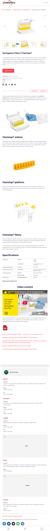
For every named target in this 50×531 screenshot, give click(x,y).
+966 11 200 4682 (7, 413)
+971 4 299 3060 (7, 471)
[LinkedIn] (3, 84)
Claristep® (8, 78)
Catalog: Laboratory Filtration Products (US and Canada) (16, 345)
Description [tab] (34, 91)
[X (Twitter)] (12, 84)
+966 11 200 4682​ (7, 394)
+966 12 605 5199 (7, 427)
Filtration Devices (13, 76)
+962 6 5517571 (7, 510)
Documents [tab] (43, 91)
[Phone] (9, 524)
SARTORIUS (8, 79)
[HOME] (2, 9)
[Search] (44, 2)
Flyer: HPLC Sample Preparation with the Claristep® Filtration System (19, 349)
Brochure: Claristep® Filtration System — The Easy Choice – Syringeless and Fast (22, 334)
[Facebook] (15, 84)
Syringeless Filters (17, 78)
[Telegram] (9, 84)
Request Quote (8, 70)
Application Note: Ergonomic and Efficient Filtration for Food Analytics (19, 337)
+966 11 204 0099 (7, 389)
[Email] (13, 524)
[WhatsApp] (6, 84)
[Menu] (47, 2)
